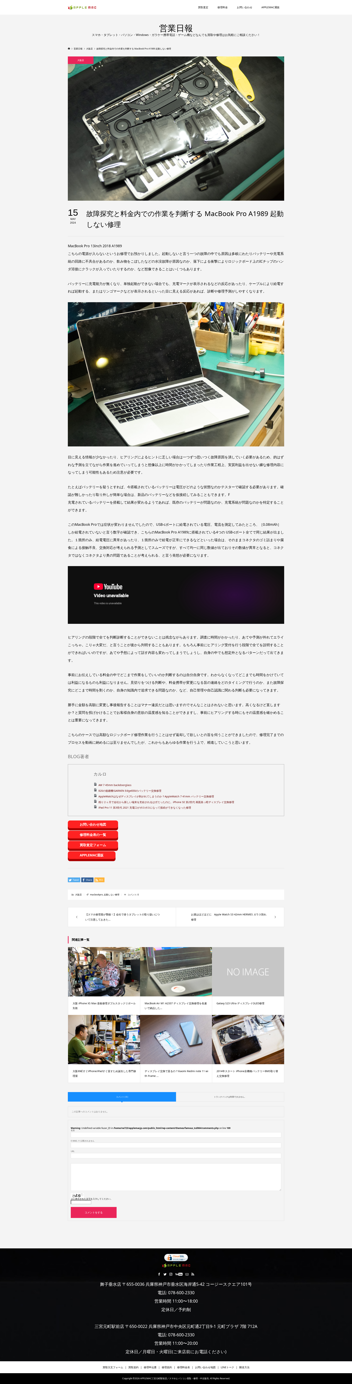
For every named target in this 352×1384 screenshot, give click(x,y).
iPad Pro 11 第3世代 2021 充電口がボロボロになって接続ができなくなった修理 (144, 807)
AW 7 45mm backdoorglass (114, 785)
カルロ (100, 774)
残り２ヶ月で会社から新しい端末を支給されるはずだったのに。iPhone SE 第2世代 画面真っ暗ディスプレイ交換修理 (166, 802)
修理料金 (222, 7)
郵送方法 (244, 1367)
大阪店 (80, 60)
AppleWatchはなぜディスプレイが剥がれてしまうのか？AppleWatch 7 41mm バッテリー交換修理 (156, 796)
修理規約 (167, 1367)
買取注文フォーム (113, 1367)
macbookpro (96, 894)
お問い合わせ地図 (93, 824)
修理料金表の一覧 (93, 834)
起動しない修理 (111, 894)
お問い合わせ (244, 7)
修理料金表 (183, 1367)
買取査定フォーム (93, 845)
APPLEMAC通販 (270, 7)
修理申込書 (150, 1367)
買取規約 (133, 1367)
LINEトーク (227, 1367)
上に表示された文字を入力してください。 (92, 1198)
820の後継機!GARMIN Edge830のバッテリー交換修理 (129, 790)
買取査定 (203, 7)
